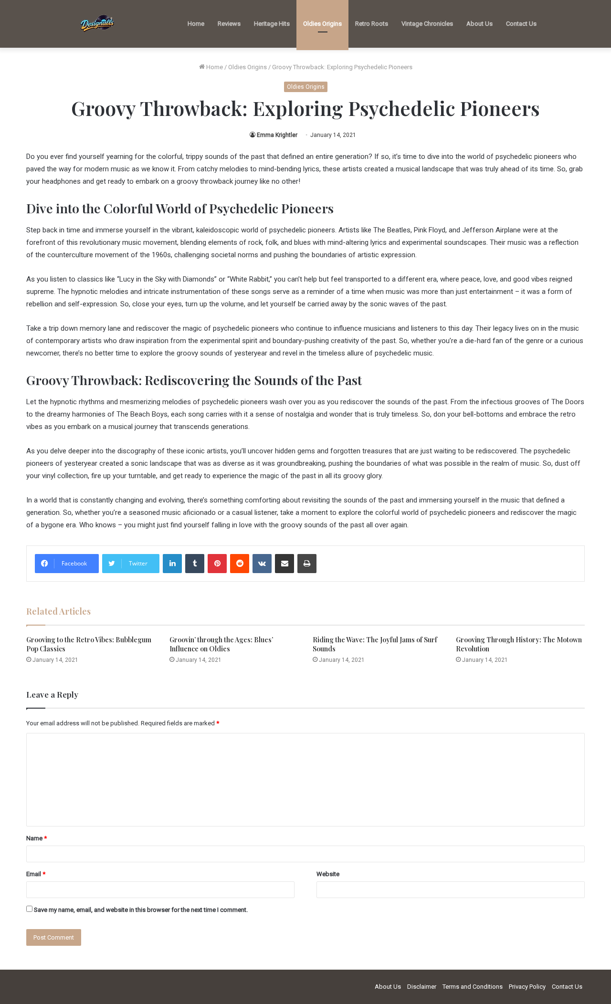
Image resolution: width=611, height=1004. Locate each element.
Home (196, 23)
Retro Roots (371, 23)
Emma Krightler (277, 135)
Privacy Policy (527, 986)
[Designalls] (97, 24)
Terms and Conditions (472, 986)
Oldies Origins (322, 23)
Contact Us (521, 23)
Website (327, 874)
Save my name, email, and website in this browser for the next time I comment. (141, 909)
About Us (479, 23)
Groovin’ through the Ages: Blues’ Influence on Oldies (221, 644)
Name (36, 838)
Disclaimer (421, 986)
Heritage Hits (272, 23)
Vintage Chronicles (427, 23)
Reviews (229, 23)
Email (35, 874)
